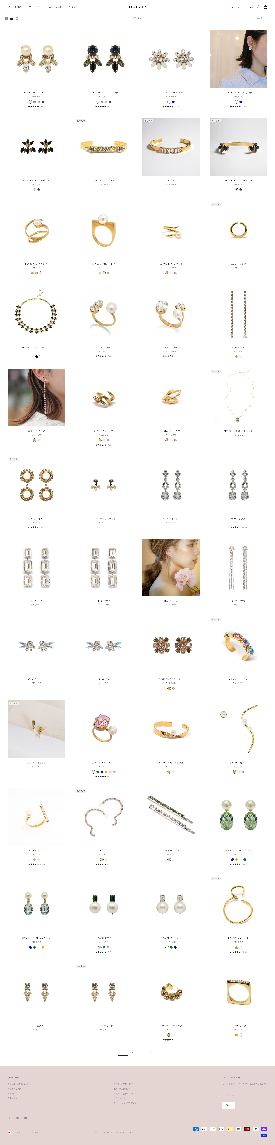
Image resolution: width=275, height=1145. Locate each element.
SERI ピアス (238, 347)
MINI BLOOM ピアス (171, 92)
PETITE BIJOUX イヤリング (103, 92)
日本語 (35, 1132)
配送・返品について (122, 1089)
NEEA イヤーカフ (171, 431)
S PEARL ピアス (238, 763)
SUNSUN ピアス (36, 518)
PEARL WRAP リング (36, 264)
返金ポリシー (13, 1098)
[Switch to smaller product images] (11, 18)
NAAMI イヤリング (171, 938)
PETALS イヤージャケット (36, 180)
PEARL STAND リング (103, 264)
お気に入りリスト (15, 1089)
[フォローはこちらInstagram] (17, 1118)
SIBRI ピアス (103, 601)
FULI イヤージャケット (104, 518)
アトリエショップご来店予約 (126, 1103)
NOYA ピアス (238, 518)
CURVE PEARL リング (171, 264)
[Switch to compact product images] (17, 18)
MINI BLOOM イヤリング (238, 92)
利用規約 (11, 1093)
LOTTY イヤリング (36, 763)
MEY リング (171, 347)
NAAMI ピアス (104, 938)
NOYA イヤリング (171, 518)
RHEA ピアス (238, 601)
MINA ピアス (36, 1026)
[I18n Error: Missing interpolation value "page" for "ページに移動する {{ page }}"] (152, 1052)
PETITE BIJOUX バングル (238, 180)
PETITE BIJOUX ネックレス (36, 347)
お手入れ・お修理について (125, 1093)
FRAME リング (238, 1026)
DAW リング (103, 347)
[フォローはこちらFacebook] (9, 1118)
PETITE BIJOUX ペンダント (238, 431)
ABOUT (73, 7)
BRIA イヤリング (36, 679)
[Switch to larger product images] (6, 18)
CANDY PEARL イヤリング (36, 938)
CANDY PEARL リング (104, 763)
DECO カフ (171, 180)
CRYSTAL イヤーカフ (171, 1026)
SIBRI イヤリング (37, 601)
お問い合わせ (119, 1098)
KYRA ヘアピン (171, 850)
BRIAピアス (104, 679)
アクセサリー (36, 7)
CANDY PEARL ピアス (238, 850)
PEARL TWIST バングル (171, 763)
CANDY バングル (238, 679)
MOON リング (238, 264)
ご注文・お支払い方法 (123, 1084)
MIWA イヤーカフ (103, 431)
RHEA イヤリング (171, 601)
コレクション (56, 7)
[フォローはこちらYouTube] (25, 1118)
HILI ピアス (104, 850)
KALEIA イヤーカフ (238, 938)
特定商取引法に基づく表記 (19, 1084)
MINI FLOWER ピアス (171, 679)
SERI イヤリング (36, 431)
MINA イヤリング (104, 1026)
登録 (228, 1105)
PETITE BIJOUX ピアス (36, 92)
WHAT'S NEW (15, 7)
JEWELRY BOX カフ (103, 180)
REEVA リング (36, 850)
